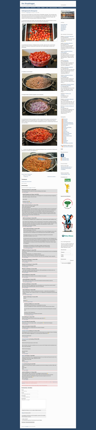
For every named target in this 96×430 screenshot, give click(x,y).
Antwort (27, 192)
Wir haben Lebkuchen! (69, 36)
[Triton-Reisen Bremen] (67, 15)
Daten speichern (65, 263)
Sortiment (65, 141)
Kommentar (24, 398)
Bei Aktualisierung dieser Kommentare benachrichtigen (32, 420)
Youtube (38, 7)
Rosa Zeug (66, 60)
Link (24, 192)
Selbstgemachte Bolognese (29, 11)
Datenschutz (33, 7)
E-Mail (23, 392)
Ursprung (27, 226)
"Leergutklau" (63, 169)
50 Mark (29, 175)
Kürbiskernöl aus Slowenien (51, 176)
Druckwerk (65, 120)
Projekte (64, 138)
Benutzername (63, 249)
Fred (23, 363)
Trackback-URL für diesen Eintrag (26, 181)
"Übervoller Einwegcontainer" (66, 168)
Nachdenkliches (66, 134)
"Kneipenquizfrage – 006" (65, 174)
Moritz (23, 321)
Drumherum (65, 121)
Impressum (27, 7)
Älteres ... (62, 30)
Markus (23, 355)
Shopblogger (65, 140)
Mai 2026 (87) (63, 28)
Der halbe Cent (26, 176)
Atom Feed (64, 157)
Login (47, 7)
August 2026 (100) (64, 24)
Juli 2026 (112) (63, 25)
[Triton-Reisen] (67, 235)
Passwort (62, 252)
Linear (30, 187)
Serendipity (26, 426)
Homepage (24, 395)
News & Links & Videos (67, 135)
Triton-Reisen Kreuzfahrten (68, 146)
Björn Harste (28, 12)
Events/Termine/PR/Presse (68, 122)
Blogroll (43, 7)
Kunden (64, 126)
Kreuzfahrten (60, 7)
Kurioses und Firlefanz (67, 127)
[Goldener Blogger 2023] (67, 188)
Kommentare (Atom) (65, 159)
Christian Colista (25, 330)
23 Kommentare (29, 174)
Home (23, 7)
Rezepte (25, 174)
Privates (23, 174)
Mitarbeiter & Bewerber (67, 133)
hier (50, 381)
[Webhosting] (68, 180)
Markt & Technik (66, 132)
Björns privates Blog (53, 7)
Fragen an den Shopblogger (68, 123)
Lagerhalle (65, 128)
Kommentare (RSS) (65, 158)
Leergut (64, 129)
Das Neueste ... (63, 29)
